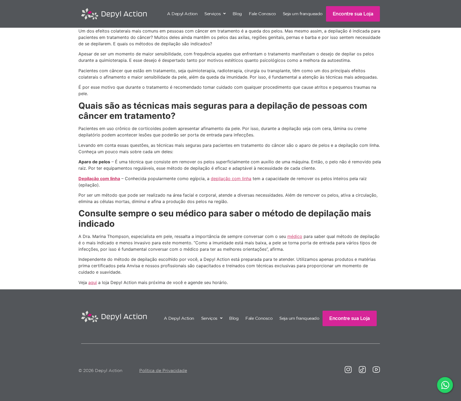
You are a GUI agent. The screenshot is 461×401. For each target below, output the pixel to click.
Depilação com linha (99, 178)
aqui (92, 282)
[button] (215, 13)
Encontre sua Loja (353, 13)
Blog (237, 13)
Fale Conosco (262, 13)
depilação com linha (231, 178)
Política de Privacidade (163, 370)
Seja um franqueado (303, 13)
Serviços (212, 13)
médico (294, 236)
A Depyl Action (182, 13)
